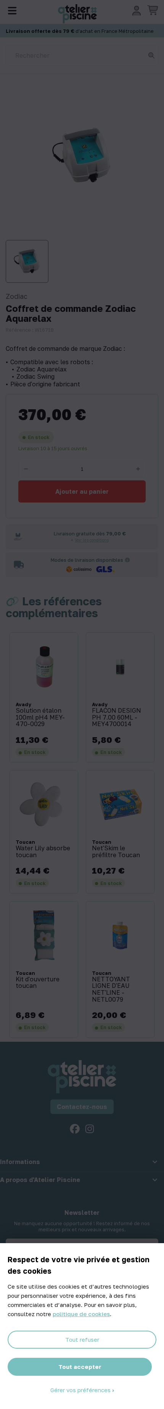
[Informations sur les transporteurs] (127, 560)
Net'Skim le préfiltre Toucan (116, 851)
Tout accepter (79, 1366)
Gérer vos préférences (81, 1389)
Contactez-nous (82, 1107)
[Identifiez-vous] (136, 11)
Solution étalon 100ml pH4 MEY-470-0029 (40, 717)
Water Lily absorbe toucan (43, 851)
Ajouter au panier (82, 491)
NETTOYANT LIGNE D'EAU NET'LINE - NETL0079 (111, 989)
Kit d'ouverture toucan (37, 982)
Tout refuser (82, 1339)
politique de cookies (81, 1313)
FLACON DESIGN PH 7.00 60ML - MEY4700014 (116, 717)
